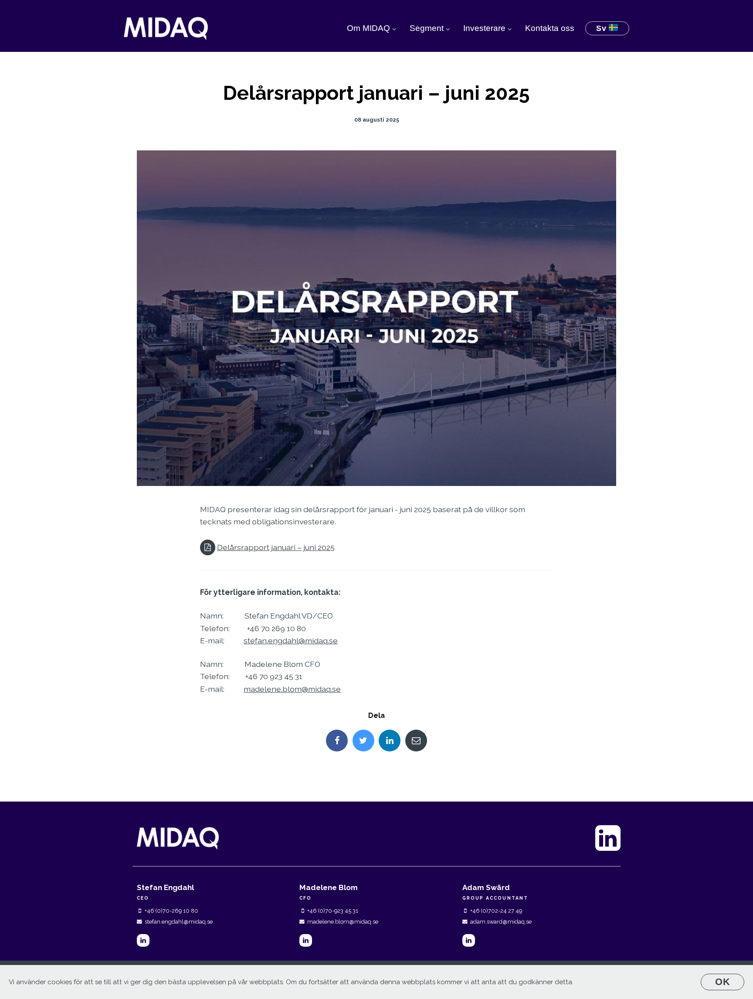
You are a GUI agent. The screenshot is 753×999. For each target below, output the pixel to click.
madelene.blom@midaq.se (292, 688)
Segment (428, 28)
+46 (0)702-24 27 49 (496, 910)
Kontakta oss (549, 28)
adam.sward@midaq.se (501, 921)
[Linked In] (389, 740)
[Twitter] (363, 740)
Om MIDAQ (369, 28)
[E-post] (416, 740)
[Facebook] (337, 740)
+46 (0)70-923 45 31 (332, 910)
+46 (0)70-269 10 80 (171, 910)
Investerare (485, 28)
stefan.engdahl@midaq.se (291, 640)
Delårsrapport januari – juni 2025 (276, 547)
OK (722, 981)
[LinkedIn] (143, 940)
